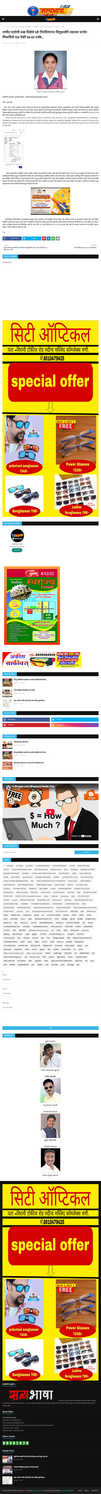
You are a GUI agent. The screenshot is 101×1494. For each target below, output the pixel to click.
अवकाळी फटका (15, 915)
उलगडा (57, 919)
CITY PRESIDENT (64, 873)
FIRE (32, 881)
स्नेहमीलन (40, 965)
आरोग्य (5, 919)
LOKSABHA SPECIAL (19, 888)
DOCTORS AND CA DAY (70, 877)
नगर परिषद (43, 934)
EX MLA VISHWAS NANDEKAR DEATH (16, 881)
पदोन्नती (22, 942)
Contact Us (95, 1490)
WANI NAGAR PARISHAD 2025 (43, 908)
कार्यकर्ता (80, 919)
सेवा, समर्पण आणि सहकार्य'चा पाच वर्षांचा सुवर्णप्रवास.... (29, 700)
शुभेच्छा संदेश (78, 961)
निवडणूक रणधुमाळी (58, 938)
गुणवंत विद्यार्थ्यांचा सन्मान (46, 923)
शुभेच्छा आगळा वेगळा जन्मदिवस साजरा (61, 961)
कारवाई (72, 919)
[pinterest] (26, 725)
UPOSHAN (67, 900)
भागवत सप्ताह (58, 946)
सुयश (33, 965)
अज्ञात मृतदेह (73, 911)
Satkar (46, 896)
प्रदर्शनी (52, 942)
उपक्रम (30, 919)
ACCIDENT (19, 866)
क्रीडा (15, 923)
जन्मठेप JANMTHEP (56, 927)
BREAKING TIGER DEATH (11, 873)
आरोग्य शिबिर (14, 919)
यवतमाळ (56, 949)
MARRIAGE (32, 888)
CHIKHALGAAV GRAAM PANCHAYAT (44, 873)
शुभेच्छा (46, 961)
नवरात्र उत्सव (80, 934)
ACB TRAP (10, 866)
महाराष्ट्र (27, 949)
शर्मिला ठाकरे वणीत (9, 961)
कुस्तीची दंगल (7, 923)
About (87, 1490)
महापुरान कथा (7, 949)
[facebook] (26, 720)
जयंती (14, 930)
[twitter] (75, 720)
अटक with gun (91, 911)
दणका (58, 930)
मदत (86, 946)
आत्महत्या (66, 915)
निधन (19, 938)
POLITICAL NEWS (58, 892)
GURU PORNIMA (85, 881)
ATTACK (6, 869)
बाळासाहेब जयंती (23, 946)
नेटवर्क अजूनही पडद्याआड (10, 942)
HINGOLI (70, 885)
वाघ (26, 957)
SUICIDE (6, 900)
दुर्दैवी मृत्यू (6, 934)
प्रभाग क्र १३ (60, 942)
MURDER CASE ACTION (81, 888)
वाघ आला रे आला (35, 957)
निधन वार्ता (26, 938)
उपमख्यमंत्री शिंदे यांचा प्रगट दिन (43, 919)
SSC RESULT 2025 (83, 896)
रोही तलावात (68, 953)
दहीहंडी (65, 930)
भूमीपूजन (79, 946)
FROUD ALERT (72, 881)
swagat (14, 900)
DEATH (6, 877)
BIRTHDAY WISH (56, 869)
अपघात (6, 915)
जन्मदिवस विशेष (88, 927)
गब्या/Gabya (24, 923)
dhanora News (27, 877)
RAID (78, 892)
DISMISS (56, 877)
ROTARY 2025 (8, 896)
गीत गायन (33, 923)
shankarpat (64, 896)
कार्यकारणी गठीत (90, 919)
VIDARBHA (24, 904)
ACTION (72, 866)
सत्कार (92, 961)
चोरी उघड (90, 923)
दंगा (52, 930)
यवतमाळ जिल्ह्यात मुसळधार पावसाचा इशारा (26, 1467)
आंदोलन (74, 915)
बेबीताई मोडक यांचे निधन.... (21, 742)
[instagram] (75, 725)
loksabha (7, 888)
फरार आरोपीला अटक (9, 946)
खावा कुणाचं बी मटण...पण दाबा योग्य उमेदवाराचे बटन (29, 763)
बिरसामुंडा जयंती (47, 946)
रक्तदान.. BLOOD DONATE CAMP (13, 953)
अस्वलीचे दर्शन (27, 915)
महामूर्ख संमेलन (18, 949)
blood (66, 869)
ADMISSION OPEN (83, 866)
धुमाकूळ (34, 934)
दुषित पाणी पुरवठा (17, 934)
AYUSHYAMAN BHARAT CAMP (22, 869)
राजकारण (47, 953)
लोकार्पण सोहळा (84, 953)
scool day (54, 896)
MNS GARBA (43, 888)
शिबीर (30, 961)
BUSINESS (25, 873)
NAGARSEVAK (8, 892)
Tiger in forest (56, 900)
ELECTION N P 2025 (87, 877)
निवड (42, 938)
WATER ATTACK (9, 911)
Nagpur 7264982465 (67, 1490)
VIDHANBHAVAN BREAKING (40, 904)
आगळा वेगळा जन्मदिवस (53, 915)
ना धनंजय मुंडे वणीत (9, 938)
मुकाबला (42, 949)
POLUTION (70, 892)
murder (53, 888)
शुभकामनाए (38, 961)
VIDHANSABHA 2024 (72, 904)
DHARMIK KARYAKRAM (43, 877)
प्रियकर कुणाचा (79, 942)
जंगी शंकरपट (26, 927)
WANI (84, 904)
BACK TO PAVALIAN (41, 869)
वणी (93, 953)
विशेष (44, 957)
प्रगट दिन (44, 942)
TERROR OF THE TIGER (27, 900)
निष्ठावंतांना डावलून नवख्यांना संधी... (82, 938)
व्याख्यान (70, 957)
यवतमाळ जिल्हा (66, 949)
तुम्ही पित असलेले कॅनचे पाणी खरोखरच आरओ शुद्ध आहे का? (31, 1456)
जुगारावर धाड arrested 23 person (38, 930)
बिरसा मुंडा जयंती (35, 946)
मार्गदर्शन (34, 949)
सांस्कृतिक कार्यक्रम (23, 965)
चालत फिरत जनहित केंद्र (72, 923)
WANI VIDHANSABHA (64, 908)
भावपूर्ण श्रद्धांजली (69, 946)
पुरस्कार (29, 942)
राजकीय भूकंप (57, 953)
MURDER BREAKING (65, 888)
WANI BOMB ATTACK (24, 908)
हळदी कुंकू (70, 965)
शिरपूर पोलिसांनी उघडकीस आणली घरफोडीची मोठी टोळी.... (30, 680)
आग (43, 915)
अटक (82, 911)
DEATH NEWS (15, 877)
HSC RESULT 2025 (82, 885)
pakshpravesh (45, 892)
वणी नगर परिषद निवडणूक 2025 (13, 957)
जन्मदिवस (78, 927)
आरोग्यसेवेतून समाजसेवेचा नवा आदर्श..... (25, 690)
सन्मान (5, 965)
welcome (20, 911)
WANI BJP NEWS (9, 908)
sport (73, 896)
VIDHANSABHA (57, 904)
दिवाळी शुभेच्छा (74, 930)
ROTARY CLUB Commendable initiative (28, 896)
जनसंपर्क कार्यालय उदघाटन (40, 927)
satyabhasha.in (9, 43)
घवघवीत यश (59, 923)
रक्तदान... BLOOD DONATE (34, 953)
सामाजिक (12, 965)
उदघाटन (23, 919)
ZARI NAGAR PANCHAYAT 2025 (42, 911)
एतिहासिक (64, 919)
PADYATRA (34, 892)
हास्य (78, 965)
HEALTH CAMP (59, 885)
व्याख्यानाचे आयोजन (81, 957)
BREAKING (74, 869)
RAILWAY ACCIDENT (90, 892)
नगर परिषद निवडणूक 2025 (56, 934)
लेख (76, 953)
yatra (27, 911)
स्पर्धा (47, 965)
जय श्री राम (7, 930)
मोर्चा (49, 949)
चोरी (84, 923)
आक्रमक (36, 915)
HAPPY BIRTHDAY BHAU (25, 885)
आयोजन (89, 915)
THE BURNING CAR (43, 900)
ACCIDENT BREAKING (43, 866)
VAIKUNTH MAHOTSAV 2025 (83, 900)
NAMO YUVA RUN (22, 892)
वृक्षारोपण (51, 957)
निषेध (68, 938)
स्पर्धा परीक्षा (54, 965)
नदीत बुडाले (70, 934)
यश (9, 27)
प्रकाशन (37, 942)
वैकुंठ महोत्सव (61, 957)
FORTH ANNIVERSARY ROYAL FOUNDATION (51, 881)
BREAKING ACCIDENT (88, 869)
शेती (86, 961)
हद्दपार (62, 965)
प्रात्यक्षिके (69, 942)
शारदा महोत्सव (21, 961)
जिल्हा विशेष (22, 930)
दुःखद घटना (85, 930)
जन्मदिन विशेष (69, 927)
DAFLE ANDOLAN (85, 873)
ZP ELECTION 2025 (61, 911)
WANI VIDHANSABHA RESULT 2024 (85, 908)
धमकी (27, 934)
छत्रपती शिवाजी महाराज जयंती (12, 927)
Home (4, 27)
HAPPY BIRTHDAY (9, 885)
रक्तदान (81, 949)
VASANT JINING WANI (11, 904)
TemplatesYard (38, 1490)
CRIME (74, 873)
